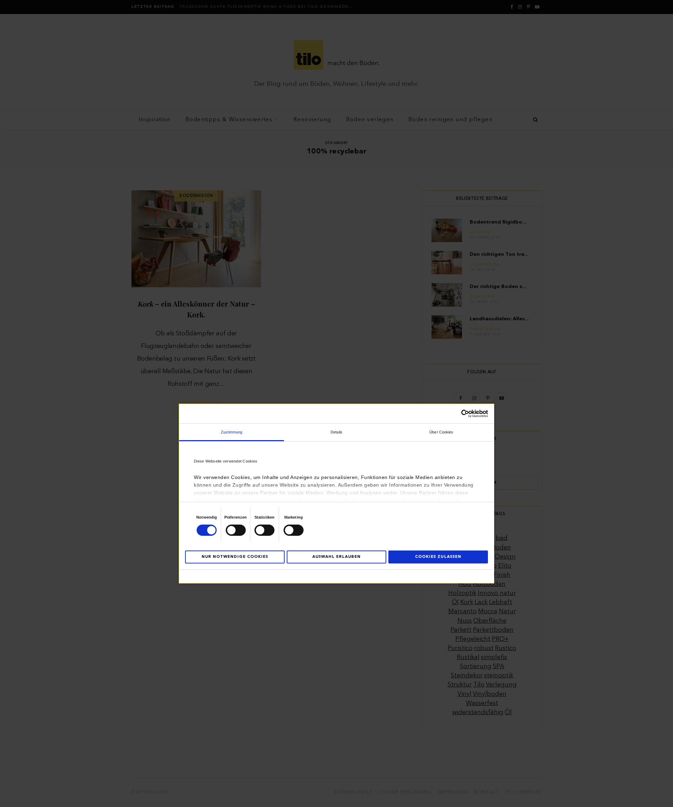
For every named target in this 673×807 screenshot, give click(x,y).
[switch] (236, 530)
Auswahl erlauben (336, 557)
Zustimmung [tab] (231, 432)
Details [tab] (336, 432)
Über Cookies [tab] (441, 432)
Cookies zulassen (438, 557)
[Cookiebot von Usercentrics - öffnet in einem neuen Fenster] (457, 413)
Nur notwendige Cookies (235, 557)
